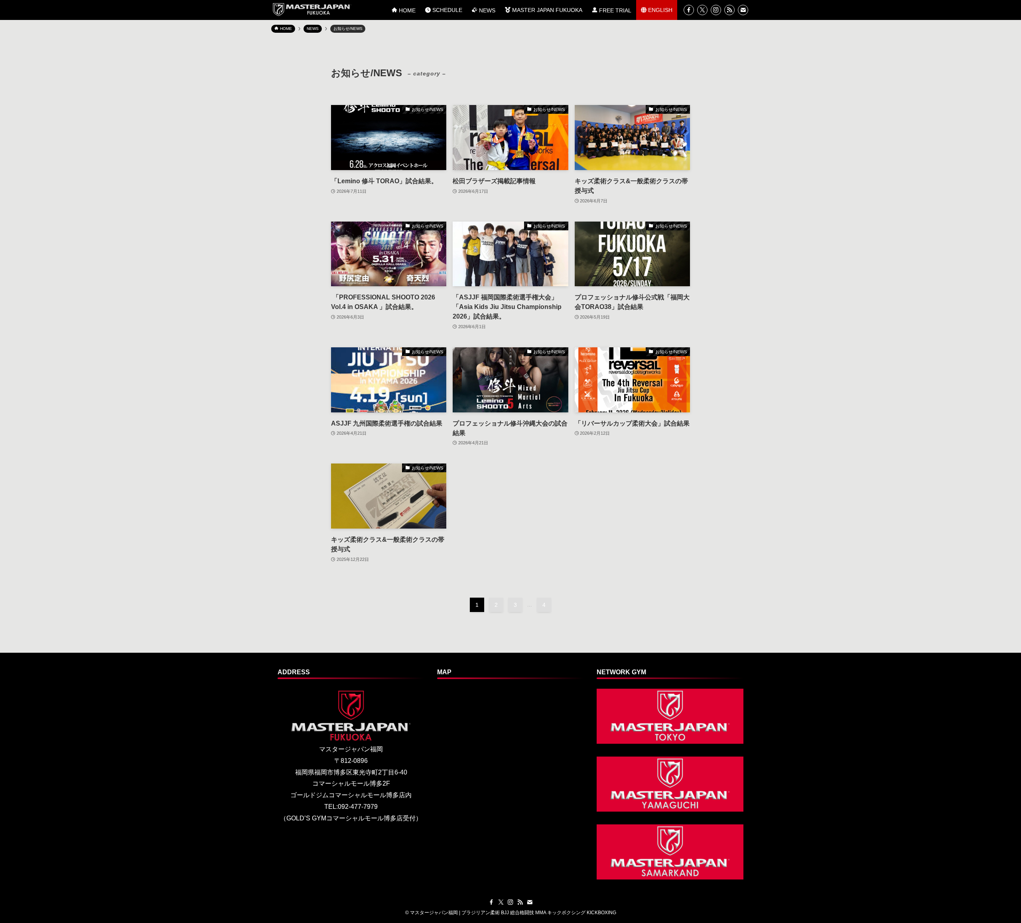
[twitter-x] (702, 10)
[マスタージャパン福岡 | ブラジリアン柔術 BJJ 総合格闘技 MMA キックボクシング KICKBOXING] (311, 9)
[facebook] (689, 10)
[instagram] (716, 10)
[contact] (743, 10)
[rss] (729, 10)
